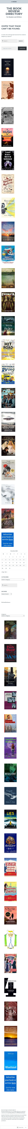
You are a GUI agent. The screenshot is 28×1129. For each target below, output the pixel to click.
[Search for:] (9, 41)
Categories (3, 614)
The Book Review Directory (14, 11)
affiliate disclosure (21, 1112)
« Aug (2, 572)
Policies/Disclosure (5, 602)
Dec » (6, 572)
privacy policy (11, 1112)
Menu (15, 1)
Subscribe (22, 48)
